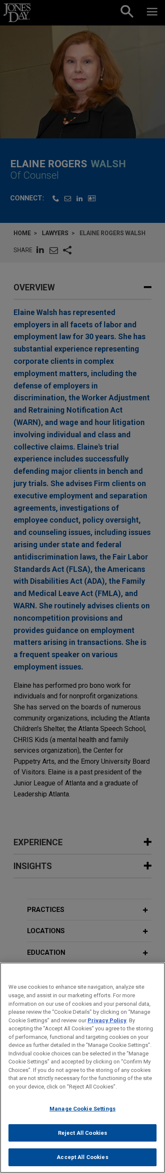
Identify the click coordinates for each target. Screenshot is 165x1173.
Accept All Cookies (82, 1157)
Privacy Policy (107, 1020)
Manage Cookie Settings (83, 1108)
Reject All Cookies (82, 1133)
